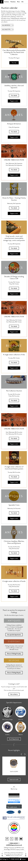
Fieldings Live (5, 859)
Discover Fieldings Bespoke (14, 673)
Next (25, 754)
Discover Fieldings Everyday (14, 654)
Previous (21, 754)
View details (14, 95)
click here (8, 855)
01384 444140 (14, 843)
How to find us (14, 694)
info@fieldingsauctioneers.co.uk (14, 845)
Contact (23, 859)
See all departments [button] (14, 739)
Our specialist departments (14, 635)
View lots (14, 63)
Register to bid (14, 101)
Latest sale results (14, 779)
